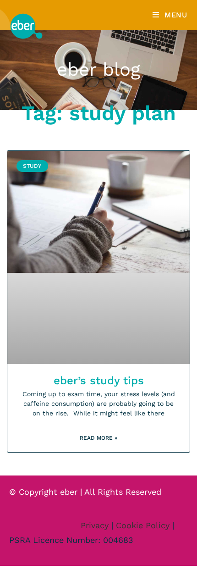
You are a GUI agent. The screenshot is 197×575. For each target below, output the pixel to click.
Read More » (98, 438)
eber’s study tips (99, 380)
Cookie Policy (143, 525)
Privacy (95, 525)
